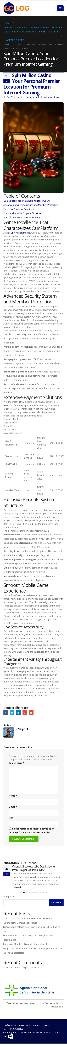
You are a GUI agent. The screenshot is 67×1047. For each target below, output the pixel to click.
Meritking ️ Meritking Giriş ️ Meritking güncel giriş (27, 944)
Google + (25, 712)
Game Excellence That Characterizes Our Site (27, 200)
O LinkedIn (18, 712)
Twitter (12, 712)
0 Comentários (51, 97)
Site (11, 817)
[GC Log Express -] (16, 8)
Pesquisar (8, 896)
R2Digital (15, 97)
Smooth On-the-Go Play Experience (21, 217)
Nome (13, 795)
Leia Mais (17, 887)
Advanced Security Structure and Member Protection (30, 204)
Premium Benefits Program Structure (22, 213)
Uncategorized (32, 97)
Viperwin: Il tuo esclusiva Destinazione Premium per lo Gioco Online (33, 868)
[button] (21, 892)
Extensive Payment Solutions (18, 209)
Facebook (5, 712)
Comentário (16, 762)
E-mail (31, 712)
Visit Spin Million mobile (18, 232)
